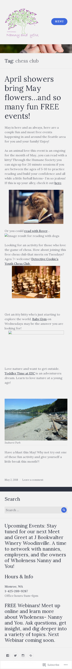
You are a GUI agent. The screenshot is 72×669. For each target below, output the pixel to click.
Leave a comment (32, 479)
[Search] (63, 510)
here (58, 183)
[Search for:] (36, 510)
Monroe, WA (14, 586)
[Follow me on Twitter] (15, 655)
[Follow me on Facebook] (8, 655)
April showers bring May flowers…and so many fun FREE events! (33, 97)
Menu (59, 21)
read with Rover (35, 231)
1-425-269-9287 (16, 591)
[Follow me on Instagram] (23, 655)
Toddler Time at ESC (20, 373)
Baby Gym (39, 319)
